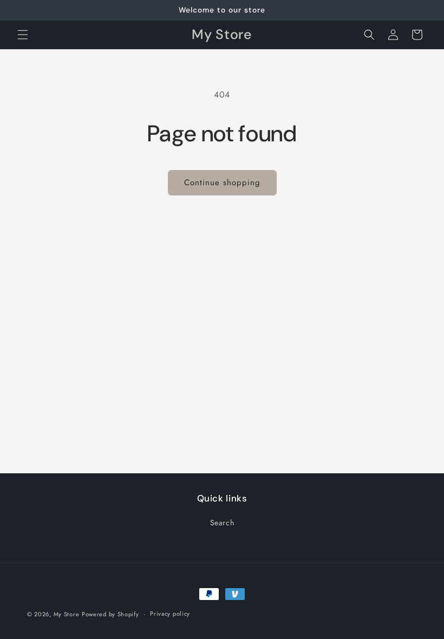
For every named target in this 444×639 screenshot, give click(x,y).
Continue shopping (222, 182)
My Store (67, 614)
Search (222, 522)
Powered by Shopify (110, 614)
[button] (23, 35)
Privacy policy (170, 613)
